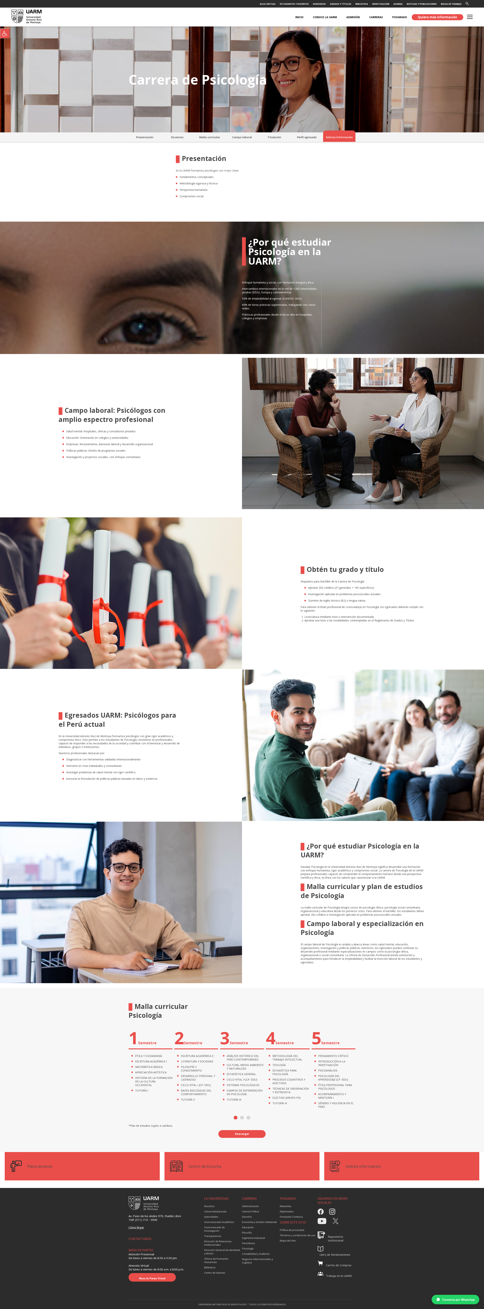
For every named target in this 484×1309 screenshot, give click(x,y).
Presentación (144, 137)
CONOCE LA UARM (325, 17)
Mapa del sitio (288, 1240)
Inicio (299, 17)
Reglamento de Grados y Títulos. (395, 620)
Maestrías (285, 1206)
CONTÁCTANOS (140, 1239)
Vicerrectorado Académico (219, 1222)
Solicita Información (339, 137)
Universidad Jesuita (215, 1211)
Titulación (274, 137)
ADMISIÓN (353, 17)
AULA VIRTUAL (268, 3)
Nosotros (209, 1206)
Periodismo (248, 1243)
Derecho (247, 1216)
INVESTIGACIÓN (380, 3)
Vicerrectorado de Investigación (214, 1229)
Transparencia (212, 1236)
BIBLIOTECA (361, 3)
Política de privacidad (292, 1230)
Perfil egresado (307, 137)
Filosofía (247, 1232)
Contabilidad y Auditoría (255, 1253)
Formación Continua (291, 1216)
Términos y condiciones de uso (297, 1235)
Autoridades (211, 1216)
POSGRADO (399, 17)
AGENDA (398, 3)
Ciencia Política (250, 1211)
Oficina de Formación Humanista (216, 1260)
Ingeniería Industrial (253, 1238)
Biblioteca (209, 1267)
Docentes (177, 137)
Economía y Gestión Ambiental (259, 1222)
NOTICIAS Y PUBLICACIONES (422, 3)
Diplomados (287, 1211)
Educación (248, 1227)
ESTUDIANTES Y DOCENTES (294, 3)
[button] (235, 1117)
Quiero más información (437, 17)
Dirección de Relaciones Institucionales (218, 1243)
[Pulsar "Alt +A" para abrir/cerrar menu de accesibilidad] (5, 33)
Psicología (248, 1248)
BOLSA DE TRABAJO (451, 3)
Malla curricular (209, 137)
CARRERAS (376, 17)
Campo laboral (242, 137)
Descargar (242, 1134)
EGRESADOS (319, 3)
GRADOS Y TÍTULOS (340, 3)
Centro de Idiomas (214, 1272)
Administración (250, 1206)
